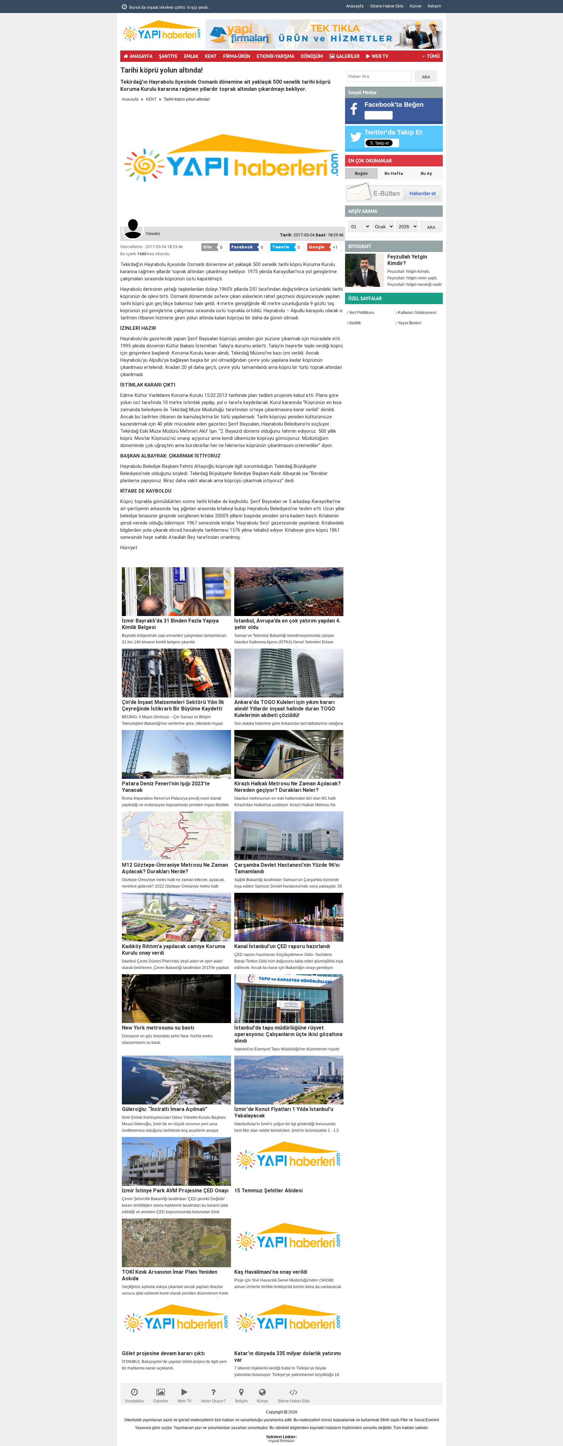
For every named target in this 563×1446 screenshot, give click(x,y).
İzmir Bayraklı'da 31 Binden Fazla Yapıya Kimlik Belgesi (170, 624)
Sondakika (134, 1401)
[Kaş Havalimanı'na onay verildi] (288, 1242)
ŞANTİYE (168, 56)
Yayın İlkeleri (409, 323)
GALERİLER (348, 56)
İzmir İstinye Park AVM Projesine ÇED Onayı (175, 1190)
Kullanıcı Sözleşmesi (416, 312)
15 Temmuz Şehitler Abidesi (268, 1190)
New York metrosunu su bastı (158, 1028)
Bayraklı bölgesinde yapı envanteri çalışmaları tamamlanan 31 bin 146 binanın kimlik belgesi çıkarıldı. (174, 638)
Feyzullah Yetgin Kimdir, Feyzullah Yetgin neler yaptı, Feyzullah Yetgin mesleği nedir (414, 278)
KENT (211, 56)
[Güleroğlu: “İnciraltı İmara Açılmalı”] (176, 1080)
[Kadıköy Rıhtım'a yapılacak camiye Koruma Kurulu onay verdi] (176, 917)
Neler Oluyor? (213, 1401)
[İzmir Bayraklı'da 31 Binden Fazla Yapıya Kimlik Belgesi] (176, 591)
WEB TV (380, 56)
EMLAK (191, 56)
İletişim (434, 6)
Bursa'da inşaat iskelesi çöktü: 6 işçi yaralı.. (169, 7)
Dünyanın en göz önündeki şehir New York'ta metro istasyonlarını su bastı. (167, 1039)
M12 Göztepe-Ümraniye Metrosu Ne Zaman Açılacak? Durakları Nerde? (175, 868)
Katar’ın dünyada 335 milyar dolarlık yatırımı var (287, 1356)
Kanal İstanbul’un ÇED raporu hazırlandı (282, 946)
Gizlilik (354, 323)
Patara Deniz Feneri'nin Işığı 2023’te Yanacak (166, 786)
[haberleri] (124, 558)
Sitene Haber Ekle (386, 6)
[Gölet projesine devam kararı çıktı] (176, 1324)
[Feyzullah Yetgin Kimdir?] (364, 270)
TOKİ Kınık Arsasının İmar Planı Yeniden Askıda (169, 1275)
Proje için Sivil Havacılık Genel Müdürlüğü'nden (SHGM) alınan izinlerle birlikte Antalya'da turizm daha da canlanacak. (288, 1283)
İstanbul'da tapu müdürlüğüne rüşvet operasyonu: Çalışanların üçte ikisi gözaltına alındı (288, 1034)
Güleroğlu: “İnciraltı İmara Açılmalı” (164, 1109)
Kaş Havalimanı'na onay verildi (270, 1272)
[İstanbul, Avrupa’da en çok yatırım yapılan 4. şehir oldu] (288, 591)
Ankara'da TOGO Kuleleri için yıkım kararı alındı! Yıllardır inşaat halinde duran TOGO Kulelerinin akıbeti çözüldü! (284, 708)
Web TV (185, 1401)
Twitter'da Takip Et (393, 132)
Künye (415, 6)
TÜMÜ (433, 56)
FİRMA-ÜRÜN (236, 56)
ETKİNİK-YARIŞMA (275, 56)
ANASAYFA (141, 56)
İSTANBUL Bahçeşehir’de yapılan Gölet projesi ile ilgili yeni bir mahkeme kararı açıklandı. (174, 1364)
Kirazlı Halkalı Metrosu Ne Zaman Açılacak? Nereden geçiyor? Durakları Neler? (287, 786)
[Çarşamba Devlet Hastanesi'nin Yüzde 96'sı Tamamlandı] (288, 835)
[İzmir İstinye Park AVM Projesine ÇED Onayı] (176, 1161)
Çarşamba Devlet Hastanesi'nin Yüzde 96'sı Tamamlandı (286, 868)
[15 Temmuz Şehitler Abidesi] (288, 1161)
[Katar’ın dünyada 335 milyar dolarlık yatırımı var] (288, 1324)
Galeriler (160, 1401)
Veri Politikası (361, 312)
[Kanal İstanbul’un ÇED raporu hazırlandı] (288, 917)
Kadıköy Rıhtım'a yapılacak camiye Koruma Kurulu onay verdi (173, 949)
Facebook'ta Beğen (394, 104)
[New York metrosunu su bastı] (176, 998)
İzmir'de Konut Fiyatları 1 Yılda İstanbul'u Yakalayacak (283, 1112)
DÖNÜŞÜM (312, 56)
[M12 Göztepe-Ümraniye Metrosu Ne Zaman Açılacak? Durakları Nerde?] (176, 835)
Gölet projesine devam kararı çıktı (163, 1353)
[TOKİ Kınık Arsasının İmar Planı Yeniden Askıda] (176, 1242)
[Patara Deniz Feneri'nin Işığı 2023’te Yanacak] (176, 754)
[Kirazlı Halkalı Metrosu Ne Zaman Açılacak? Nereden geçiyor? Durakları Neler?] (288, 754)
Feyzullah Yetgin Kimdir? (407, 260)
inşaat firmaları (281, 1441)
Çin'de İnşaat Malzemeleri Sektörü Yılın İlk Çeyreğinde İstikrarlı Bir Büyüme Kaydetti (173, 705)
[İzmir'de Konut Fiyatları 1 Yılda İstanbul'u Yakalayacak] (288, 1080)
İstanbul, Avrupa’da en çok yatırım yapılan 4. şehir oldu (287, 624)
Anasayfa (355, 6)
